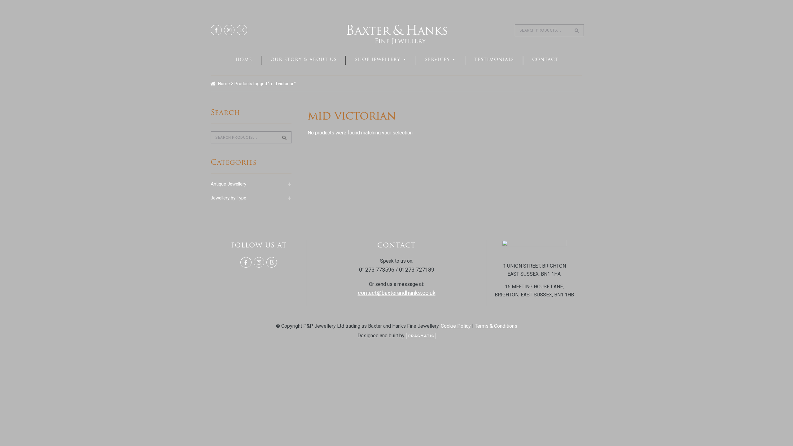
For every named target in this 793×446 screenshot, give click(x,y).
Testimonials (494, 59)
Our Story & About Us (303, 59)
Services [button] (437, 59)
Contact (545, 59)
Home (243, 59)
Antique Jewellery (251, 184)
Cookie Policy (456, 326)
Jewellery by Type (251, 198)
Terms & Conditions (496, 326)
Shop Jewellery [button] (377, 59)
